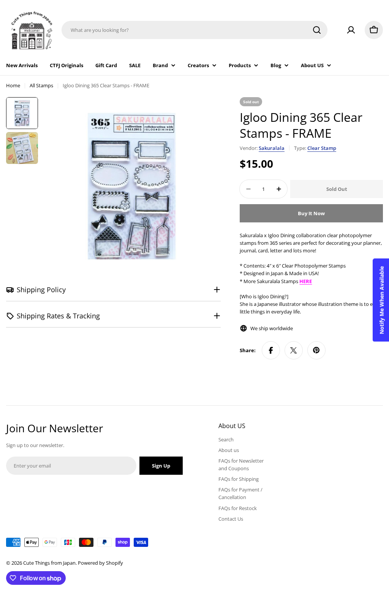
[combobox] (194, 30)
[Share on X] (294, 350)
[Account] (351, 30)
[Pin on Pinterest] (316, 350)
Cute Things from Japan (49, 562)
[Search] (316, 30)
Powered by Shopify (100, 562)
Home (13, 85)
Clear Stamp (321, 148)
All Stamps (41, 85)
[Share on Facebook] (271, 350)
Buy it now (311, 213)
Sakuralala (272, 148)
